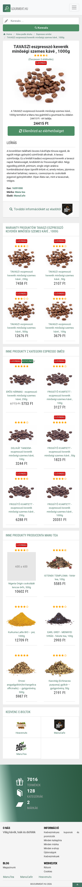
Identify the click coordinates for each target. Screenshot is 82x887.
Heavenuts (45, 876)
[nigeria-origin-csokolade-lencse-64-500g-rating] (21, 550)
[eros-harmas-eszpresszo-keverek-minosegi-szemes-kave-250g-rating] (21, 366)
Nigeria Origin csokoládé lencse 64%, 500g (21, 585)
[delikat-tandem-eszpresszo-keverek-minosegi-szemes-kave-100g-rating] (21, 422)
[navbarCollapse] (74, 7)
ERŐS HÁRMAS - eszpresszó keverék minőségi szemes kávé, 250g (21, 395)
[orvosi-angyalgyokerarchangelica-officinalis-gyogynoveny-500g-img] (21, 667)
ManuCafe (19, 195)
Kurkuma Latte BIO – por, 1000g (21, 634)
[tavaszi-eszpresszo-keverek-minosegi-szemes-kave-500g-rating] (21, 299)
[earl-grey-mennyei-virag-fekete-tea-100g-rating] (59, 607)
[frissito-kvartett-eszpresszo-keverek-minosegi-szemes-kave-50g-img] (59, 434)
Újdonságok (50, 852)
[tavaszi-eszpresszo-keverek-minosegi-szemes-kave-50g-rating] (59, 246)
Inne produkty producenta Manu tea (32, 535)
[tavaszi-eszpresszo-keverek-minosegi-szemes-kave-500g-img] (21, 311)
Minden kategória (53, 840)
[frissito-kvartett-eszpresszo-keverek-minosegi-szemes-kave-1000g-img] (59, 491)
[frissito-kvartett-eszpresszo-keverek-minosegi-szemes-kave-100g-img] (59, 378)
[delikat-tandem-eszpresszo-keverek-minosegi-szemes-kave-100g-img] (21, 434)
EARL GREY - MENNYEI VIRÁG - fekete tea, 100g (59, 634)
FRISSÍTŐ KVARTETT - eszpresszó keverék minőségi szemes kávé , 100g (60, 397)
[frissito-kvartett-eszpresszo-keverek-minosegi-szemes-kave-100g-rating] (59, 366)
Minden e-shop (51, 848)
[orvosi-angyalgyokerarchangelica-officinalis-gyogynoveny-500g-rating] (21, 655)
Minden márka (51, 844)
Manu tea (20, 192)
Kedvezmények (51, 856)
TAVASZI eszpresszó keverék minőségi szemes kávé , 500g (21, 328)
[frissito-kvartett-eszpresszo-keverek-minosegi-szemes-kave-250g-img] (21, 491)
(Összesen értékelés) (41, 59)
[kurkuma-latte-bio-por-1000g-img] (21, 619)
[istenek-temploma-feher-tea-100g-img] (59, 562)
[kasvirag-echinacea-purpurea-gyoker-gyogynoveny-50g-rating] (59, 655)
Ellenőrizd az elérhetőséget (43, 131)
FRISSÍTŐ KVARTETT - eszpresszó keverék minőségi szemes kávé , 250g (22, 510)
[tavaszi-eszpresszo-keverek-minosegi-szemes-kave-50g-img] (59, 258)
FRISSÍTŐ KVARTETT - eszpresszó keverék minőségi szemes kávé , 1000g (60, 510)
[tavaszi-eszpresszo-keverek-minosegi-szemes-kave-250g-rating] (21, 246)
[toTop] (77, 885)
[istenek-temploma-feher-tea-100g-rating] (59, 550)
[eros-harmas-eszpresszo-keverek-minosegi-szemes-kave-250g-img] (21, 378)
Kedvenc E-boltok (18, 712)
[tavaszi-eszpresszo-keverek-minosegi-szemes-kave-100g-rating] (59, 299)
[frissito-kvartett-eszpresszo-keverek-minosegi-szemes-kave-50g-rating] (59, 422)
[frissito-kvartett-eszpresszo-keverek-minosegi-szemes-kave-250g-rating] (21, 479)
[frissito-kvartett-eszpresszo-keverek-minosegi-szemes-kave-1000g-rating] (59, 479)
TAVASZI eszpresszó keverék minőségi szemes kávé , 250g (21, 275)
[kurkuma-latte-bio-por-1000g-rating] (21, 607)
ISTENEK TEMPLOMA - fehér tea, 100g (59, 577)
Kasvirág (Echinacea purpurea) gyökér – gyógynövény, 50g (60, 684)
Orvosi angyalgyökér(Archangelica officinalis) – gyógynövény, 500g (21, 686)
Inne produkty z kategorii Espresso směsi (35, 351)
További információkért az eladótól (37, 209)
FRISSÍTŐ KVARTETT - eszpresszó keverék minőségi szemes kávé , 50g (59, 452)
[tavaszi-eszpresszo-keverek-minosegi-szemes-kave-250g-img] (21, 258)
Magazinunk (9, 867)
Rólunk (47, 867)
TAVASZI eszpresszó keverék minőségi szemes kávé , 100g (60, 328)
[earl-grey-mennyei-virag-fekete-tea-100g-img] (59, 619)
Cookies (48, 871)
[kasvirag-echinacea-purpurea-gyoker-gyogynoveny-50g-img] (59, 667)
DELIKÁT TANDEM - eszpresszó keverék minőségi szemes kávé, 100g (21, 454)
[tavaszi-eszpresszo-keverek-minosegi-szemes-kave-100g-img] (59, 311)
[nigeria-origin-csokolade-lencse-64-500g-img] (21, 566)
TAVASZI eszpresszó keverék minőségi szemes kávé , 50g (60, 275)
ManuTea (8, 876)
